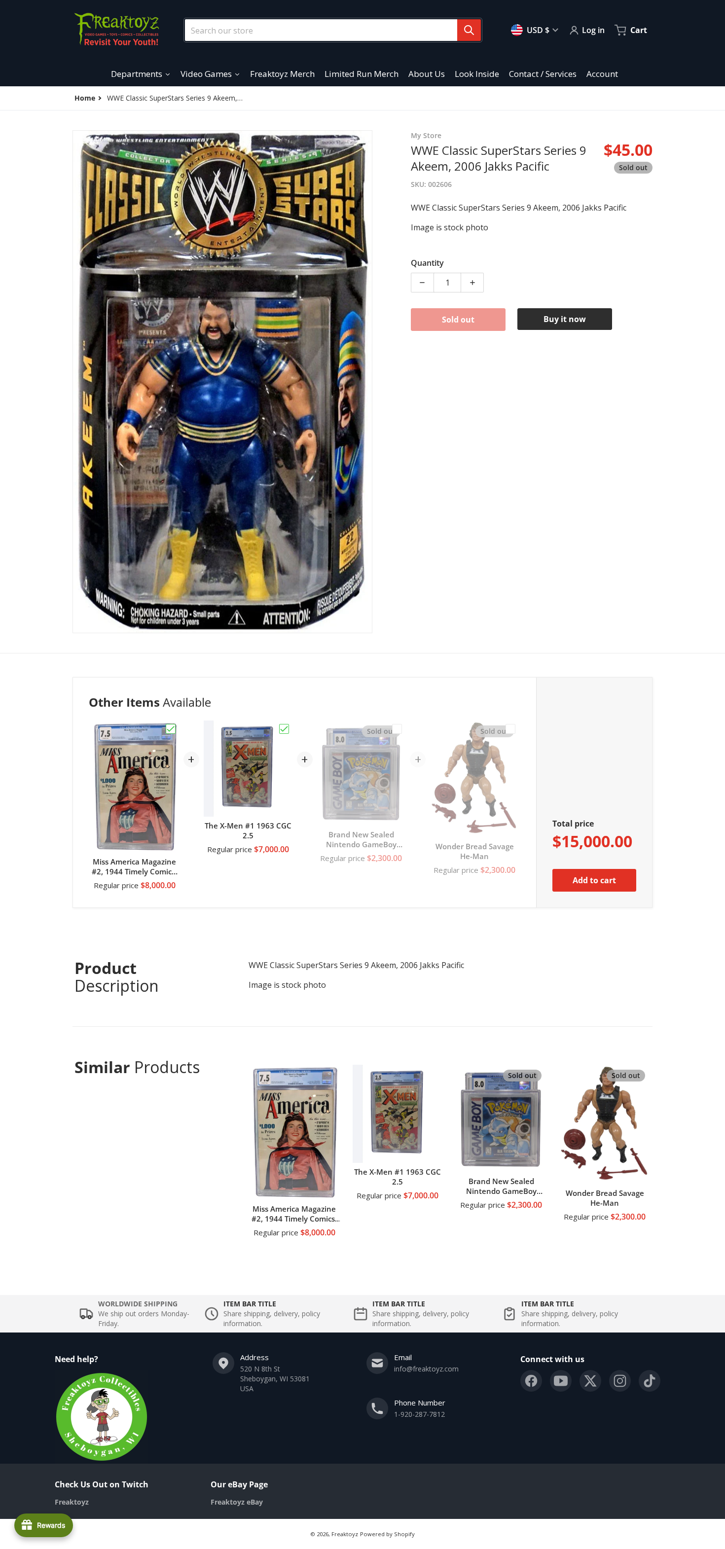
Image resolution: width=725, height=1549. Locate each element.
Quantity (427, 262)
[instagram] (620, 1381)
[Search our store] (469, 30)
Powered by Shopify (387, 1534)
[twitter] (590, 1381)
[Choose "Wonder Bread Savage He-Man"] (510, 729)
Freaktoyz (344, 1534)
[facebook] (531, 1381)
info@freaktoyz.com (426, 1368)
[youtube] (561, 1381)
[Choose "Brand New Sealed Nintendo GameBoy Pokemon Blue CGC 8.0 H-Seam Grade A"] (397, 729)
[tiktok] (649, 1381)
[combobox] (329, 30)
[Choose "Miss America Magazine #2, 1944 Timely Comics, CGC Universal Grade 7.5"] (171, 729)
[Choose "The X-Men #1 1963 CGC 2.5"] (284, 729)
